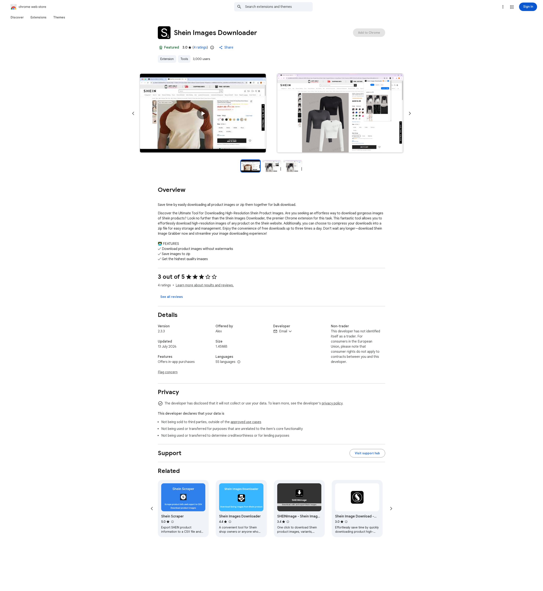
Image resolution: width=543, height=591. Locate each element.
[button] (512, 7)
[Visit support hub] (367, 453)
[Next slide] (410, 113)
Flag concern (168, 372)
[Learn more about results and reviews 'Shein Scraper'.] (172, 522)
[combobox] (279, 6)
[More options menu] (503, 7)
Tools (184, 59)
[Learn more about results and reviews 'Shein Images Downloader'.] (230, 522)
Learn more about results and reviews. (205, 285)
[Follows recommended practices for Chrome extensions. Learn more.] (161, 47)
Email (283, 331)
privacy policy (332, 403)
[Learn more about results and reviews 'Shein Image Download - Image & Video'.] (346, 522)
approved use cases (246, 422)
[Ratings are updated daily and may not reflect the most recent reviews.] (212, 47)
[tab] (17, 17)
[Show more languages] (238, 362)
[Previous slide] (133, 113)
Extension (167, 59)
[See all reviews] (171, 297)
